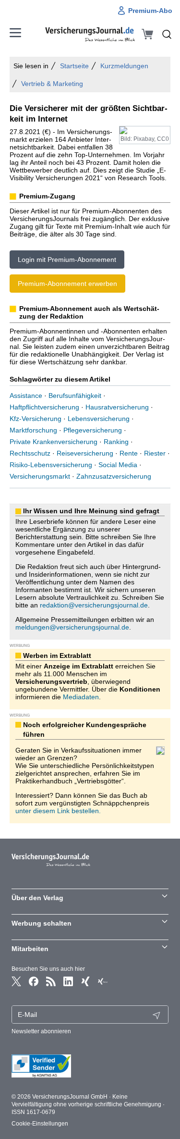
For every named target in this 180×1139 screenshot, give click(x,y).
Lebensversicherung (99, 418)
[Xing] (85, 981)
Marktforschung (33, 430)
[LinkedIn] (68, 981)
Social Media (117, 465)
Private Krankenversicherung (53, 442)
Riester (155, 453)
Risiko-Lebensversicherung (51, 465)
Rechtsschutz (30, 453)
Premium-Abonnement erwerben (67, 283)
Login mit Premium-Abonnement (67, 259)
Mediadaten (81, 697)
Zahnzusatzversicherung (113, 476)
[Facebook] (33, 981)
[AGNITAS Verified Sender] (90, 1065)
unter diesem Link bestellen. (58, 811)
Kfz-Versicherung (35, 418)
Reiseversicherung (85, 453)
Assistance (26, 395)
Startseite (74, 66)
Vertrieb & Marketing (52, 83)
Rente (129, 453)
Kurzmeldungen (124, 66)
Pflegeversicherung (92, 430)
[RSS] (51, 981)
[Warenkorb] (147, 34)
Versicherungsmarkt (40, 476)
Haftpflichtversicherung (44, 407)
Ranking (116, 442)
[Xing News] (103, 981)
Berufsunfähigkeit (74, 395)
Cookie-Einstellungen (40, 1123)
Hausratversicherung (117, 407)
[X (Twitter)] (16, 981)
